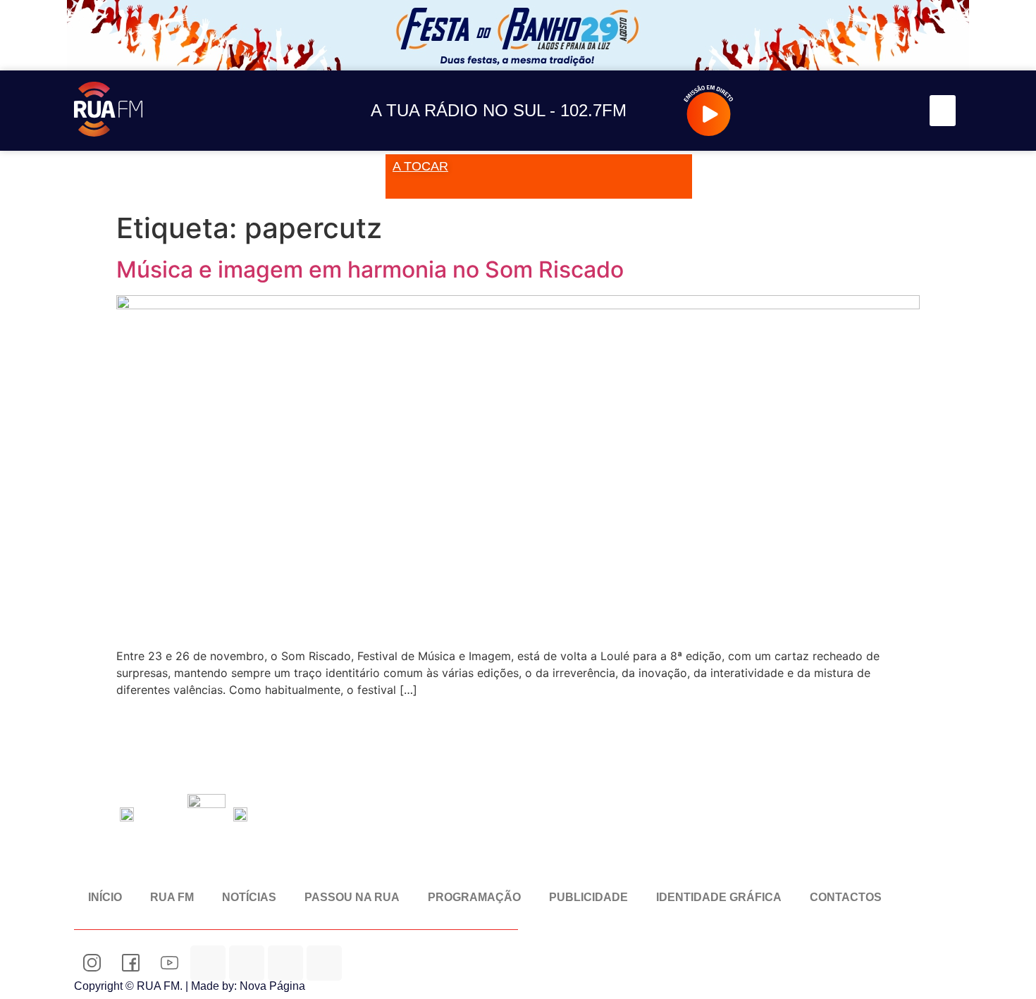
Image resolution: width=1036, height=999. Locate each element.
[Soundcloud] (768, 111)
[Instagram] (799, 111)
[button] (943, 110)
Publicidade (588, 897)
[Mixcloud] (246, 963)
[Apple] (324, 963)
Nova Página (272, 986)
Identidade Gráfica (719, 897)
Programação (474, 897)
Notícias (249, 897)
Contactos (846, 897)
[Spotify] (895, 111)
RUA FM (172, 897)
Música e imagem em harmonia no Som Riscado (370, 269)
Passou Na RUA (352, 897)
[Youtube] (863, 111)
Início (105, 897)
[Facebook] (831, 111)
